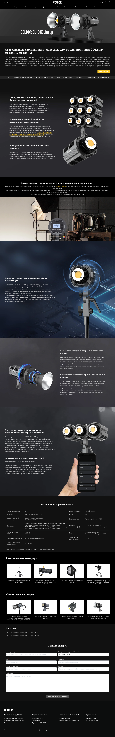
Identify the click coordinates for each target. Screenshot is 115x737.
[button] (101, 2)
